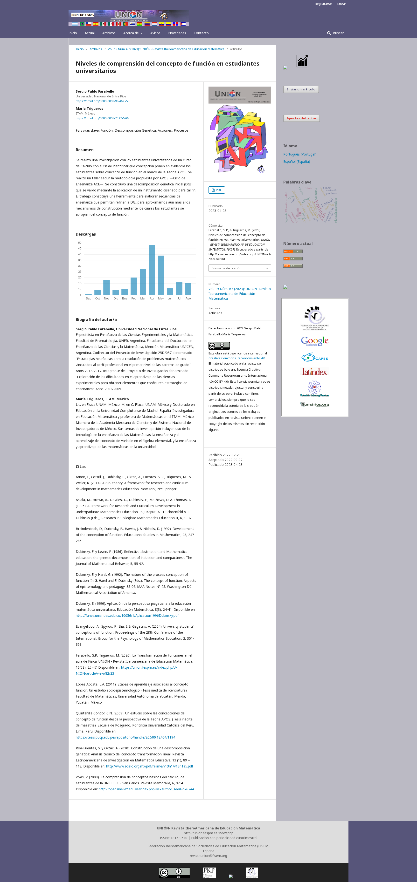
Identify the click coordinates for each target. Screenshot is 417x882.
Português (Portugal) (299, 154)
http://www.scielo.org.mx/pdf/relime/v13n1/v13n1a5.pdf (149, 766)
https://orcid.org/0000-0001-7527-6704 (103, 118)
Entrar (341, 3)
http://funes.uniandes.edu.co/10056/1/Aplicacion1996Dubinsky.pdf (127, 615)
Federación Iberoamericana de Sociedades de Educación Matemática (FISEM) (208, 846)
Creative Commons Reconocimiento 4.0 (236, 358)
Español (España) (296, 161)
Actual (90, 33)
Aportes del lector (301, 118)
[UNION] (314, 405)
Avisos (155, 33)
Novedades (177, 33)
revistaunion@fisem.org (208, 855)
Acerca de (131, 33)
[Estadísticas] (302, 68)
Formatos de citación (227, 268)
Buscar (338, 33)
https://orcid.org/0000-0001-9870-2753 (103, 101)
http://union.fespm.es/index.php (208, 833)
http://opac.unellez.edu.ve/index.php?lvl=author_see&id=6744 (146, 789)
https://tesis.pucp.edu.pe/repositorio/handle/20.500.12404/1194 (125, 737)
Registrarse (323, 3)
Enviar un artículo (301, 89)
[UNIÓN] (314, 329)
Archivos (109, 33)
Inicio (73, 33)
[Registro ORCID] (285, 287)
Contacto (201, 33)
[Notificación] (285, 68)
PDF (218, 190)
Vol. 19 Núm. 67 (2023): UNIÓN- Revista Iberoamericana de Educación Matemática (166, 49)
